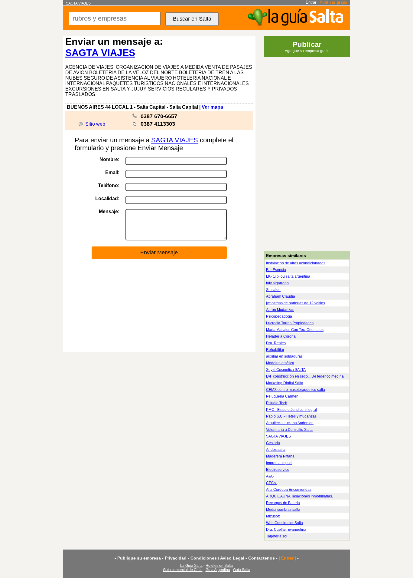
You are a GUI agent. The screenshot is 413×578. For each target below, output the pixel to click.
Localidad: (107, 198)
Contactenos (261, 558)
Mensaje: (109, 211)
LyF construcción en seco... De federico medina (305, 376)
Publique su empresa (139, 558)
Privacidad (176, 558)
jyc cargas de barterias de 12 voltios (295, 303)
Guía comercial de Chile (183, 570)
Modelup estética (280, 363)
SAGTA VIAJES (100, 52)
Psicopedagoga (279, 316)
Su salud (273, 290)
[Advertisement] (159, 306)
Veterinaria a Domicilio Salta (289, 430)
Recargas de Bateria (283, 503)
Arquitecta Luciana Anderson (290, 423)
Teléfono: (108, 185)
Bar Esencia (276, 270)
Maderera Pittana (280, 456)
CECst (271, 483)
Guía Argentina (218, 570)
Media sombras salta (283, 509)
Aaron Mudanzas (280, 310)
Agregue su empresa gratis (307, 46)
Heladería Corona (281, 336)
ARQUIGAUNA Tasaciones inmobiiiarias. (299, 496)
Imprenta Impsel (279, 463)
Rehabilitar (275, 350)
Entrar (311, 2)
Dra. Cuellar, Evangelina (286, 529)
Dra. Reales (276, 343)
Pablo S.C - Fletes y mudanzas (291, 416)
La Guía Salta (191, 565)
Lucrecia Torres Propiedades (290, 323)
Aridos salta (275, 450)
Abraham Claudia (280, 296)
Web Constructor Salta (284, 523)
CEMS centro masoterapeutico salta (295, 390)
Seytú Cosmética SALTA (286, 370)
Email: (112, 172)
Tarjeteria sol (276, 536)
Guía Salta (241, 570)
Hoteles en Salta (219, 565)
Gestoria (273, 443)
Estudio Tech (276, 403)
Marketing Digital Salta (284, 383)
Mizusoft (273, 516)
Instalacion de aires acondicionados (295, 263)
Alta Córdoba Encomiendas (288, 489)
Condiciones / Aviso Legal (217, 558)
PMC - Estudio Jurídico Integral (291, 410)
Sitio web (95, 124)
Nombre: (109, 159)
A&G (270, 476)
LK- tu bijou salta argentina (288, 276)
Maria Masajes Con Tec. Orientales (295, 330)
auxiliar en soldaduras (284, 356)
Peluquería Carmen (282, 396)
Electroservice (277, 469)
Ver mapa (212, 107)
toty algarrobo (277, 283)
